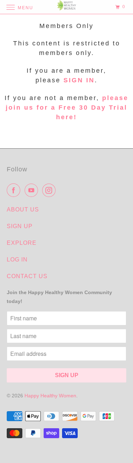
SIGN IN (79, 80)
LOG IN (17, 260)
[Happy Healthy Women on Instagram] (50, 190)
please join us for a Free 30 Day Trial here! (67, 107)
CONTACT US (27, 276)
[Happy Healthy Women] (66, 7)
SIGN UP (20, 226)
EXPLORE (22, 243)
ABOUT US (23, 209)
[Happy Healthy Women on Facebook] (15, 190)
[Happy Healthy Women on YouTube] (32, 190)
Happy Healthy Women (50, 395)
